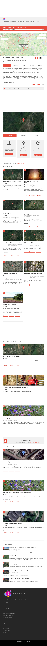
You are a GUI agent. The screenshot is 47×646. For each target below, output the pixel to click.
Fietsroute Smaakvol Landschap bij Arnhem (33, 274)
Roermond (5, 365)
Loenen (27, 195)
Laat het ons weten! (20, 163)
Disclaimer (5, 634)
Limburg (11, 365)
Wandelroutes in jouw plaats (9, 613)
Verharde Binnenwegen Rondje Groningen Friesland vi (22, 547)
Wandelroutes (21, 21)
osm (46, 55)
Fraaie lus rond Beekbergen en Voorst (12, 243)
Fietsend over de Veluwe (9, 304)
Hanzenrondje (12, 555)
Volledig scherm (4, 38)
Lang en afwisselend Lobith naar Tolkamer (19, 563)
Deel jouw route (6, 628)
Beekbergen (5, 226)
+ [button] (1, 34)
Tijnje (5, 501)
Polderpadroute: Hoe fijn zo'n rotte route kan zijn (15, 387)
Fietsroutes (6, 21)
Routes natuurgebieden (7, 617)
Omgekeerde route (37, 155)
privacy (4, 635)
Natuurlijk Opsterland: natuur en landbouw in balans (17, 418)
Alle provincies (6, 620)
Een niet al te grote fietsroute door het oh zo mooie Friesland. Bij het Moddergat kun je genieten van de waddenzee (23, 529)
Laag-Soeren (27, 285)
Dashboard (39, 21)
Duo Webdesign (27, 642)
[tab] (7, 65)
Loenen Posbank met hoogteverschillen (8, 212)
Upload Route (33, 21)
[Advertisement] (23, 8)
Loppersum (5, 470)
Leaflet (44, 55)
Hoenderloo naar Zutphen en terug (12, 181)
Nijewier (5, 532)
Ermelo (27, 251)
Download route (9, 153)
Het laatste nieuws (6, 630)
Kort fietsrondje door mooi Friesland (12, 523)
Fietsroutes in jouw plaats (8, 615)
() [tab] (24, 135)
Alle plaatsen (5, 619)
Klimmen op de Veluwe (30, 243)
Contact (4, 632)
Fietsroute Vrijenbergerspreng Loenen (32, 182)
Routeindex (8, 19)
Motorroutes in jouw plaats (8, 611)
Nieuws (27, 21)
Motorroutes (13, 21)
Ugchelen (32, 74)
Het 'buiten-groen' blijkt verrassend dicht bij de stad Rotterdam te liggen (17, 391)
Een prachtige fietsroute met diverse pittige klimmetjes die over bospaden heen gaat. (32, 247)
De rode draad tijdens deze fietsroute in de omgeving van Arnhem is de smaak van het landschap (32, 280)
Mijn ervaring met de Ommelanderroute (13, 462)
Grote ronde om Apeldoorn (10, 273)
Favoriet (18, 192)
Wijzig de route (23, 155)
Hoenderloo (5, 192)
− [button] (1, 36)
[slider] (38, 84)
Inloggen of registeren (7, 626)
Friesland (11, 501)
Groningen (11, 470)
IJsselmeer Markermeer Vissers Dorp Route (19, 570)
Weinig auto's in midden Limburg (11, 356)
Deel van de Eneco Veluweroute (32, 212)
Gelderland (23, 76)
